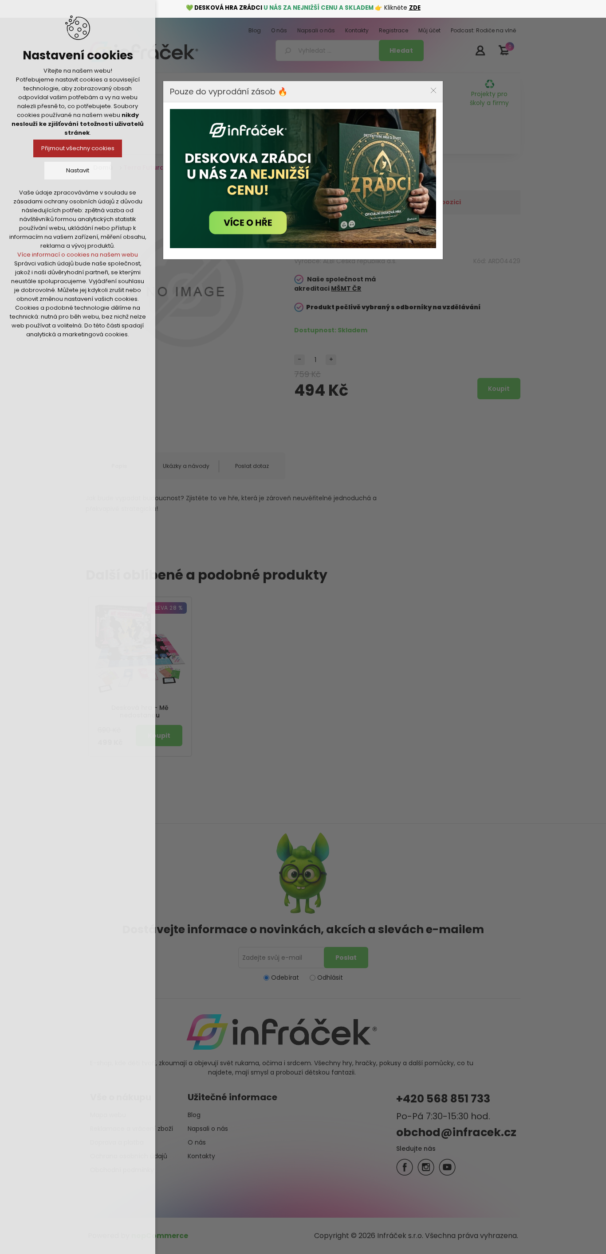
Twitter (425, 1167)
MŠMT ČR (346, 288)
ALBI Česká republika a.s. (360, 261)
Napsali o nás (208, 1128)
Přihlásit (480, 50)
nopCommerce (159, 1236)
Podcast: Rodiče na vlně (303, 134)
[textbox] (328, 50)
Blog (194, 1114)
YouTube (447, 1167)
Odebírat (285, 977)
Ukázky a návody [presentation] (186, 466)
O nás (197, 1142)
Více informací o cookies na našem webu (77, 254)
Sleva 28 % (166, 607)
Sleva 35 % (265, 196)
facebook (404, 1167)
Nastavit (77, 170)
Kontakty (201, 1156)
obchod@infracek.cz (456, 1132)
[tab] (185, 466)
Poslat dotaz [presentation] (252, 466)
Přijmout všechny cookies (77, 148)
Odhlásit (330, 977)
